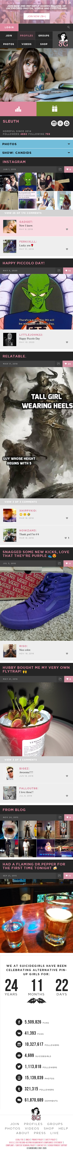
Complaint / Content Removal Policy (20, 1145)
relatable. (14, 356)
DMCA (28, 1139)
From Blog (14, 810)
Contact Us (41, 1145)
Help (63, 1128)
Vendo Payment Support (57, 1145)
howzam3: (28, 530)
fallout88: (28, 788)
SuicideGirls (63, 35)
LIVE (54, 1133)
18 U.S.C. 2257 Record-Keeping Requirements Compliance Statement (36, 1142)
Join (9, 35)
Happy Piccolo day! (24, 263)
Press (40, 1133)
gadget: (26, 221)
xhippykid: (28, 510)
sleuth (11, 121)
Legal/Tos (20, 1139)
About (22, 1133)
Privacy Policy (37, 1139)
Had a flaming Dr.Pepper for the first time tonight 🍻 (34, 866)
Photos (8, 44)
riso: (23, 646)
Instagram (14, 162)
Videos (27, 44)
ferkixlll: (28, 241)
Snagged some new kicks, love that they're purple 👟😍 (36, 553)
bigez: (24, 768)
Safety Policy (50, 1139)
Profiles (26, 35)
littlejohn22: (31, 334)
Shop (44, 44)
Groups (43, 35)
